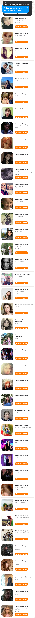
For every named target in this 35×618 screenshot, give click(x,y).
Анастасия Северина (21, 33)
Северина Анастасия (21, 63)
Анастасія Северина (21, 109)
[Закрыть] (27, 8)
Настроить (22, 12)
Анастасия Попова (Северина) (21, 320)
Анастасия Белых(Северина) (24, 305)
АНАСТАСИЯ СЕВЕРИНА (23, 274)
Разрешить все (10, 12)
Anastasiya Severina (21, 18)
